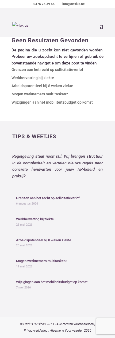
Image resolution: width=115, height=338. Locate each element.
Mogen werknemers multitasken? (39, 94)
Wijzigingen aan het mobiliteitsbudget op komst (52, 102)
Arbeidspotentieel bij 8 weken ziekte (42, 86)
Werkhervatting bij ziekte (32, 78)
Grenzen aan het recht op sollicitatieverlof (47, 69)
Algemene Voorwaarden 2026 (70, 330)
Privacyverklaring (36, 330)
